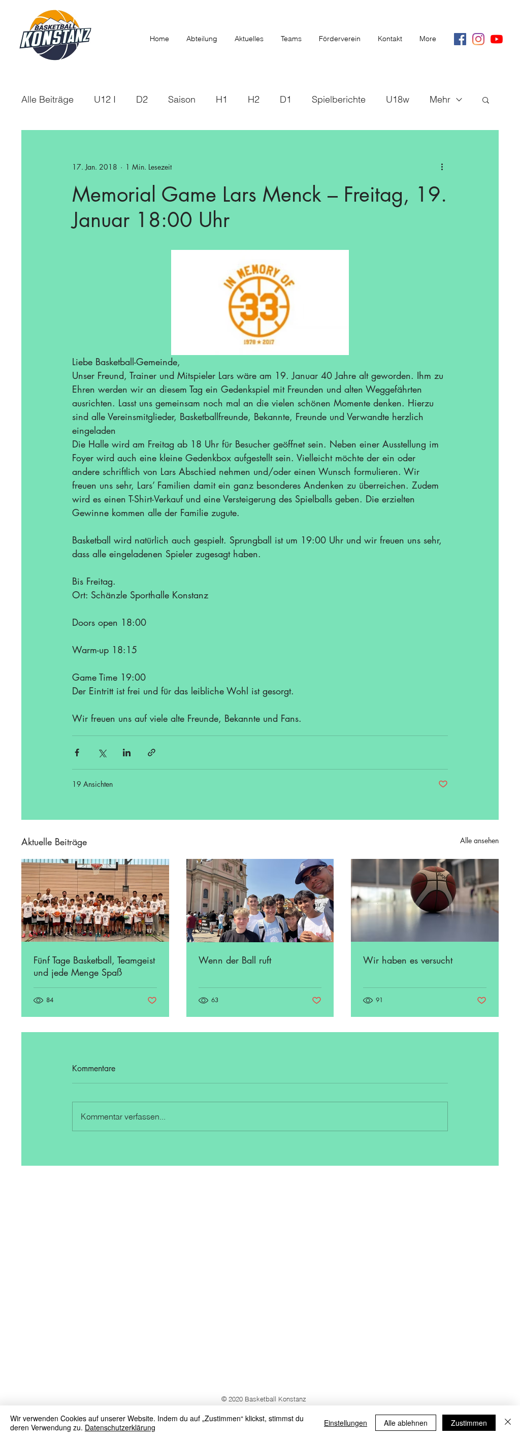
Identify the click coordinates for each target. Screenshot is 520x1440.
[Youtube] (497, 39)
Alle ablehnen (406, 1423)
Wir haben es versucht (407, 960)
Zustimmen (469, 1423)
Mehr (440, 99)
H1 (222, 99)
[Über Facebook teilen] (77, 752)
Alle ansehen (479, 840)
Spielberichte (339, 99)
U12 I (105, 99)
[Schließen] (508, 1423)
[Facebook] (460, 39)
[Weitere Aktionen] (442, 167)
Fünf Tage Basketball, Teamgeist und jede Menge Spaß (94, 966)
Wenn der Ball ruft (235, 960)
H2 (253, 99)
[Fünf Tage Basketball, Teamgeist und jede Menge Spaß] (95, 900)
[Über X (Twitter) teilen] (102, 752)
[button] (486, 99)
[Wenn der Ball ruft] (260, 900)
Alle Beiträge (47, 99)
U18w (397, 99)
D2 (142, 99)
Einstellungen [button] (345, 1423)
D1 (285, 99)
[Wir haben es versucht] (425, 900)
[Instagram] (478, 39)
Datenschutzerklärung (120, 1427)
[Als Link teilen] (151, 752)
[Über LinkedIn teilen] (127, 752)
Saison (182, 99)
